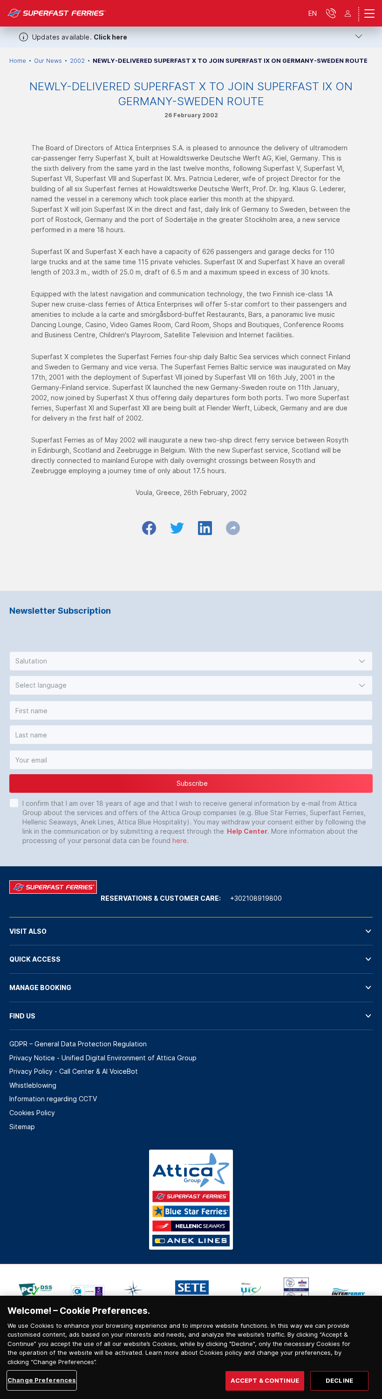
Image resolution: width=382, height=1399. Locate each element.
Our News (48, 60)
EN (312, 13)
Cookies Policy (32, 1113)
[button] (191, 661)
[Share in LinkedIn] (205, 528)
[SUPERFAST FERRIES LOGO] (56, 13)
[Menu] (369, 13)
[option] (35, 1291)
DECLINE (339, 1380)
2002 (77, 60)
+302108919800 (256, 898)
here (179, 840)
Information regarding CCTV (53, 1099)
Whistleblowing (32, 1085)
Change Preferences (41, 1380)
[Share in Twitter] (177, 528)
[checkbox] (14, 803)
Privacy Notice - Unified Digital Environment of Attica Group (103, 1058)
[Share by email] (233, 528)
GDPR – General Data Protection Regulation (78, 1044)
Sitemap (22, 1127)
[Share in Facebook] (149, 528)
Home (17, 60)
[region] (191, 1347)
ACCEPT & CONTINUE (265, 1380)
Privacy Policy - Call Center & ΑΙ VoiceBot (73, 1071)
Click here (110, 37)
